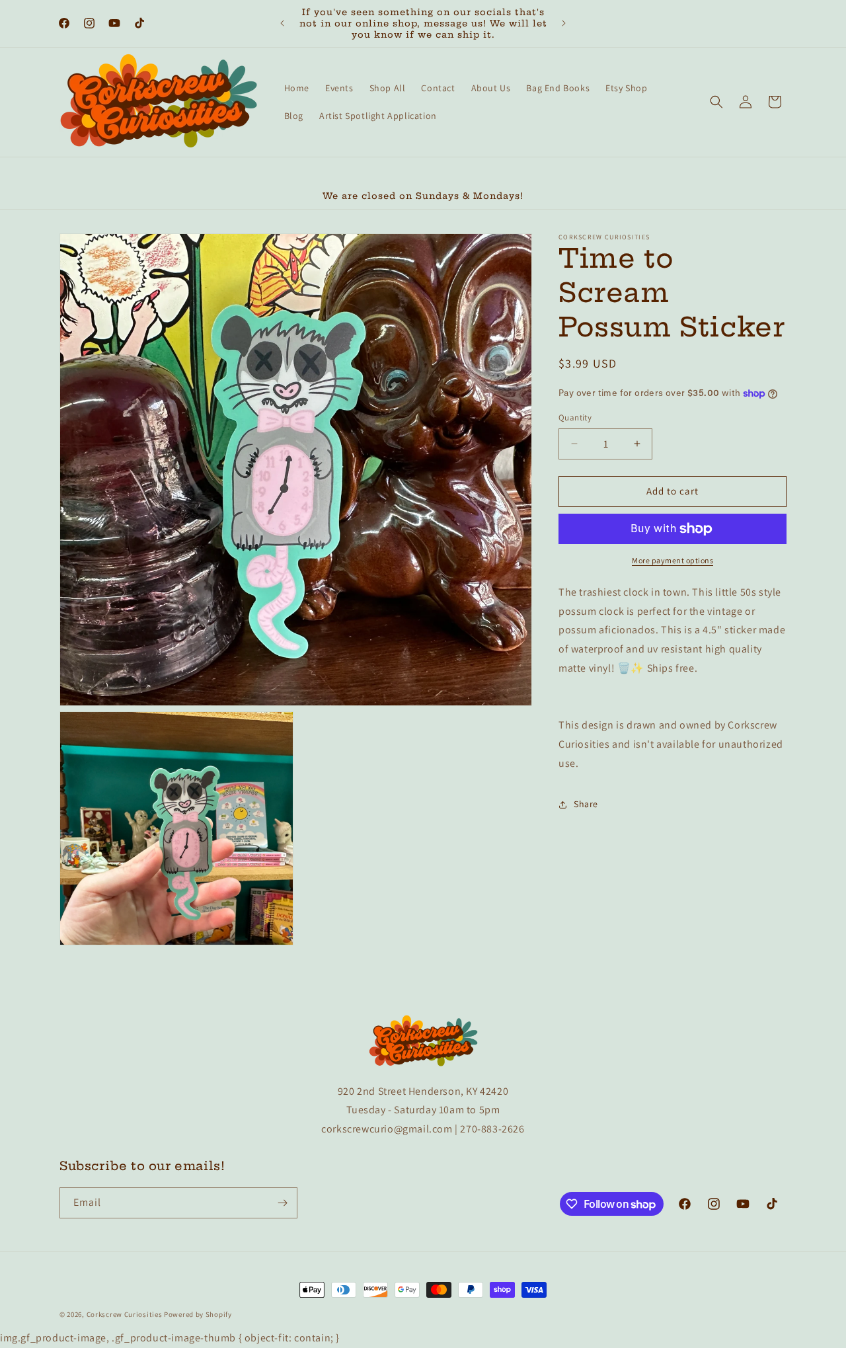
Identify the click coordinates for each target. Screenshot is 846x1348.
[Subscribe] (282, 1202)
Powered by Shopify (198, 1314)
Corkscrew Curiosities (125, 1314)
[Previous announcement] (282, 23)
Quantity (575, 417)
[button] (716, 101)
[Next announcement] (563, 23)
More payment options (672, 560)
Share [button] (586, 804)
